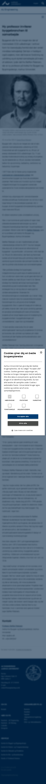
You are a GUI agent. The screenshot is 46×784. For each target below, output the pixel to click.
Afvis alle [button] (23, 423)
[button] (23, 430)
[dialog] (23, 392)
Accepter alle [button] (23, 416)
